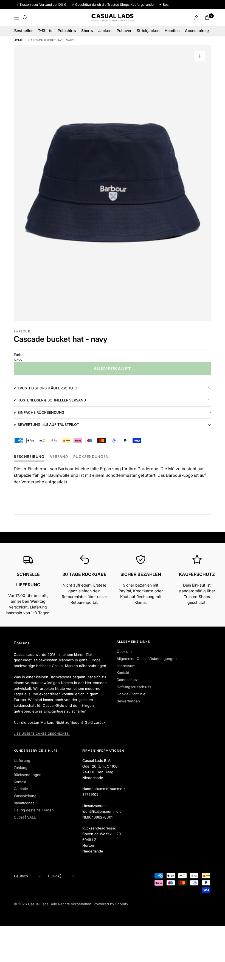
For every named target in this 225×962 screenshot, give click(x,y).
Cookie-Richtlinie (131, 694)
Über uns (125, 651)
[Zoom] (200, 56)
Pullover (124, 30)
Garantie (21, 788)
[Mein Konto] (196, 17)
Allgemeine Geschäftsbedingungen (147, 658)
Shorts (87, 30)
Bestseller (23, 30)
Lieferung (22, 760)
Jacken (104, 30)
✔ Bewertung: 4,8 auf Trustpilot (46, 424)
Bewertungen (128, 701)
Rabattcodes (24, 803)
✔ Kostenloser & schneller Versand (50, 400)
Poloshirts (67, 30)
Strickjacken (148, 30)
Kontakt (123, 672)
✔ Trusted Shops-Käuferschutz (45, 388)
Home (18, 40)
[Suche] (25, 17)
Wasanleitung (25, 796)
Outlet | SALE (25, 817)
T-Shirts (45, 30)
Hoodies (172, 30)
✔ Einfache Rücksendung (39, 412)
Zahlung (20, 767)
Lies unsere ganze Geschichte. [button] (42, 734)
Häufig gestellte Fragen (34, 810)
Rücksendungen (27, 775)
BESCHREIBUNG (29, 457)
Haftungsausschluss (134, 687)
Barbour (22, 331)
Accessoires (196, 30)
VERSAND (59, 457)
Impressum (126, 666)
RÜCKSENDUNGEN (90, 457)
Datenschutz (127, 679)
